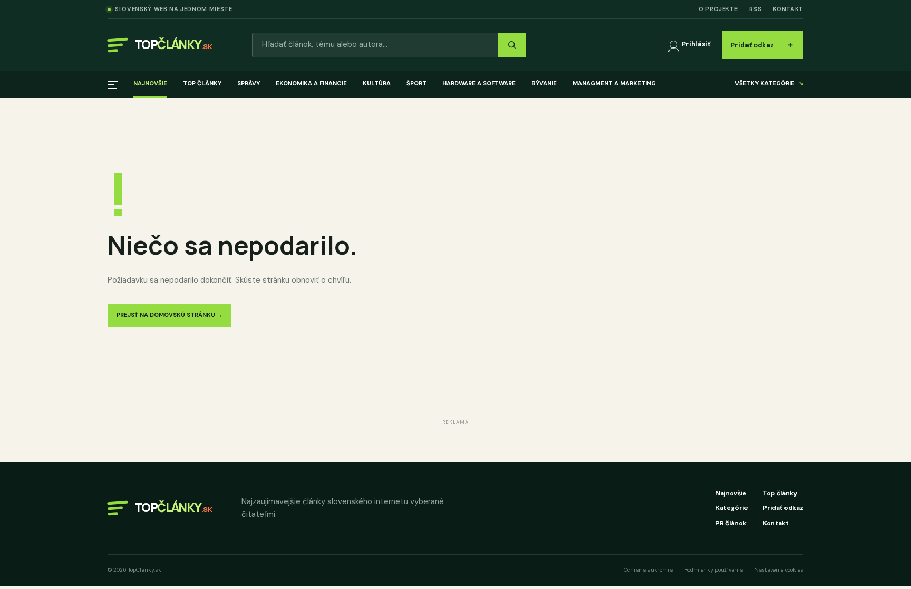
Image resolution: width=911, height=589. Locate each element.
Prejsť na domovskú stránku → (169, 314)
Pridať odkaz (762, 44)
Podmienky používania (713, 569)
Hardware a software (479, 83)
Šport (416, 83)
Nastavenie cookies (778, 569)
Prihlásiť (696, 44)
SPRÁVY (248, 83)
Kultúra (377, 83)
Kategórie (731, 508)
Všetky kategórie (769, 83)
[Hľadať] (512, 45)
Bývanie (544, 83)
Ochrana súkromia (648, 569)
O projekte (718, 9)
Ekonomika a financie (311, 83)
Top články (202, 83)
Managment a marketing (614, 83)
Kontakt (788, 9)
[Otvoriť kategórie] (113, 85)
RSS (755, 9)
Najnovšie (150, 83)
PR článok (731, 523)
